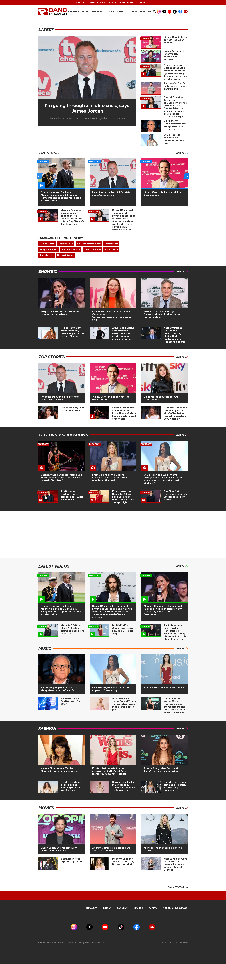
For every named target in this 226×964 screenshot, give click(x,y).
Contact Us (72, 943)
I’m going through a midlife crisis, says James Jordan (87, 108)
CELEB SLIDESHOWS (139, 11)
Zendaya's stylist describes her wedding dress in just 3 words (71, 786)
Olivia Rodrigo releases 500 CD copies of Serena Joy (174, 139)
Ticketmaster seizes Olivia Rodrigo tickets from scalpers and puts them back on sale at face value (175, 705)
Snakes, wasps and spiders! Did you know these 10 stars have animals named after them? (124, 413)
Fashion (97, 11)
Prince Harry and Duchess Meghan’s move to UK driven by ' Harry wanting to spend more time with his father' (175, 72)
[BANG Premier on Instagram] (159, 11)
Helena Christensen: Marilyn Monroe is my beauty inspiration (59, 770)
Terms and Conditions (100, 943)
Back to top (176, 887)
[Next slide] (187, 176)
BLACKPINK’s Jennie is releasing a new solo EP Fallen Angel (124, 629)
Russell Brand (65, 255)
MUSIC (85, 11)
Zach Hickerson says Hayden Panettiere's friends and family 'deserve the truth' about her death (175, 632)
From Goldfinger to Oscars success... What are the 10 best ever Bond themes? (110, 477)
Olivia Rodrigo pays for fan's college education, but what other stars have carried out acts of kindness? (164, 479)
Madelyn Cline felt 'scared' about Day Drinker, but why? (123, 861)
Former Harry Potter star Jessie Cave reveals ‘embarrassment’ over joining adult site (112, 315)
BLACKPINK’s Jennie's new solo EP (164, 687)
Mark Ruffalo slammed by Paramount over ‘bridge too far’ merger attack (162, 314)
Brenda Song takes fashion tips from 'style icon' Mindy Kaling (162, 770)
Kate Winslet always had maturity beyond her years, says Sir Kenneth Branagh (175, 864)
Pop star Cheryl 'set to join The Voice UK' (73, 409)
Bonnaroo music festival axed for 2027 (70, 701)
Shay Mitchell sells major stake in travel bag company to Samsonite (124, 786)
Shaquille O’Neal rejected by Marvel (72, 860)
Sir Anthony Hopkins (89, 243)
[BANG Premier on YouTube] (169, 11)
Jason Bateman (70, 249)
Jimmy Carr (111, 243)
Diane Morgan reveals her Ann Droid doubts (161, 398)
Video (120, 11)
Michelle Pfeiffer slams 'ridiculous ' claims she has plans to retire (72, 629)
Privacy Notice (84, 943)
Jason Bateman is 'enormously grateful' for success (174, 55)
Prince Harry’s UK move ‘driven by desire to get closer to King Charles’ (72, 332)
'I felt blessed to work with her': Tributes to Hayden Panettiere (72, 495)
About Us (61, 943)
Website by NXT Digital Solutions (175, 943)
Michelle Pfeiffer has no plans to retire (163, 849)
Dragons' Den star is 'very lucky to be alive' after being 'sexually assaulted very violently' (175, 413)
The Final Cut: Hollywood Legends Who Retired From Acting (175, 495)
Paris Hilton (46, 255)
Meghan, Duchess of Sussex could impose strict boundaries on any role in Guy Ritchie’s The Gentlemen (72, 217)
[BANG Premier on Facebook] (180, 11)
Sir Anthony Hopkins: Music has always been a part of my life (175, 125)
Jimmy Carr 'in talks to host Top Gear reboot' (175, 40)
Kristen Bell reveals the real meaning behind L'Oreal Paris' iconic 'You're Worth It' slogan (109, 771)
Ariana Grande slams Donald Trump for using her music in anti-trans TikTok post (124, 704)
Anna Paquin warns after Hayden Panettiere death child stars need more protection (123, 333)
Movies (109, 11)
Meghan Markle (48, 249)
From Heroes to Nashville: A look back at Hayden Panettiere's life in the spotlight (123, 497)
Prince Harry (47, 243)
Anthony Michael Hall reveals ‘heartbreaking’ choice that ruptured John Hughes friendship (174, 334)
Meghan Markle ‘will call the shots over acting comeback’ (60, 313)
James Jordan (92, 249)
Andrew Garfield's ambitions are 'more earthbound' (175, 86)
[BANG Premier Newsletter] (186, 11)
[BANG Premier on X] (164, 11)
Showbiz (73, 11)
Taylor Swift (65, 243)
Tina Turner (111, 249)
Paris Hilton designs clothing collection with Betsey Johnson (175, 786)
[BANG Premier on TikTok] (175, 11)
